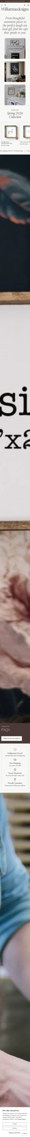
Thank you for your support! (11, 738)
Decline (14, 1128)
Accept (15, 1124)
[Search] (5, 5)
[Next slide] (27, 134)
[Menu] (2, 5)
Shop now (15, 55)
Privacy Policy (21, 1119)
